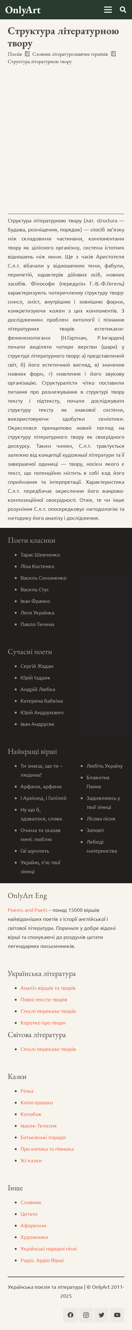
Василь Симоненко (43, 577)
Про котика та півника (47, 1148)
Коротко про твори (43, 1022)
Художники (34, 1236)
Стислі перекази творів (48, 1010)
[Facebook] (70, 1315)
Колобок (31, 1113)
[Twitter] (101, 1315)
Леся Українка (37, 612)
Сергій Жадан (37, 665)
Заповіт (95, 830)
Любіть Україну (105, 765)
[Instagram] (86, 1315)
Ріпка (27, 1090)
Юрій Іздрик (35, 677)
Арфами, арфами (41, 786)
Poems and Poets (27, 909)
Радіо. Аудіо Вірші (42, 1260)
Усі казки (31, 1160)
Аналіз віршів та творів (48, 987)
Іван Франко (35, 600)
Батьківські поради (43, 1137)
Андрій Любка (38, 689)
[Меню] (108, 10)
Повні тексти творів (44, 999)
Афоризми (33, 1225)
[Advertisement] (66, 139)
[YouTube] (117, 1315)
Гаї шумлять (35, 850)
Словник (31, 1202)
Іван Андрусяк (37, 723)
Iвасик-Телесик (39, 1125)
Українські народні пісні (49, 1248)
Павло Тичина (37, 624)
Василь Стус (35, 589)
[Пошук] (123, 9)
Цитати (29, 1213)
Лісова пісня (101, 818)
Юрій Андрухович (42, 712)
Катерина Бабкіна (42, 700)
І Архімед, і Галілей (44, 797)
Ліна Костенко (37, 566)
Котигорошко (37, 1102)
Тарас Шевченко (40, 554)
